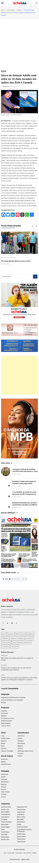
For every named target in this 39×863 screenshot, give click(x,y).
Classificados (23, 733)
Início (5, 853)
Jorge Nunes (20, 814)
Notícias (3, 702)
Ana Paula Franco (6, 807)
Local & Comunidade (9, 688)
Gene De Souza (5, 257)
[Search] (37, 3)
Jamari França (21, 809)
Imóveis (20, 738)
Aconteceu (4, 759)
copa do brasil (6, 642)
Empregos (21, 741)
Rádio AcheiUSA (5, 723)
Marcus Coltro (21, 817)
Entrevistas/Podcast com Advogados (12, 700)
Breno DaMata (5, 812)
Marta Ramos (21, 822)
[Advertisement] (19, 39)
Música (20, 10)
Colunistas (5, 804)
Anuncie (20, 756)
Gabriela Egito (5, 837)
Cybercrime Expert (6, 822)
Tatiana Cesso (21, 841)
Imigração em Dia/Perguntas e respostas (13, 697)
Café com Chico (5, 726)
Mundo (3, 743)
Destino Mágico (5, 827)
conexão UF (29, 638)
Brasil (2, 746)
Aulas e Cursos (5, 792)
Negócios (4, 665)
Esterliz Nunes (5, 832)
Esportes (3, 748)
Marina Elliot (20, 819)
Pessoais (20, 753)
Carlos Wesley (5, 817)
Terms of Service (27, 853)
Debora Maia (4, 824)
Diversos (3, 789)
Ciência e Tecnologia (7, 751)
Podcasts (5, 708)
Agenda (3, 761)
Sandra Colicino (21, 836)
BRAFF (18, 634)
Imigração (4, 655)
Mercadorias (21, 743)
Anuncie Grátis (11, 853)
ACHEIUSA (6, 86)
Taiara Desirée (21, 839)
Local (3, 675)
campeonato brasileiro (17, 638)
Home (3, 10)
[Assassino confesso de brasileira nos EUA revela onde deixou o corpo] (5, 471)
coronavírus (14, 646)
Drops (3, 829)
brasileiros (30, 634)
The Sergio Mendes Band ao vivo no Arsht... (16, 261)
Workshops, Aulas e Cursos (25, 751)
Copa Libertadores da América (22, 642)
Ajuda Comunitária (6, 721)
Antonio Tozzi (5, 809)
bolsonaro (11, 634)
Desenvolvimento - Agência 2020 (19, 859)
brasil (23, 634)
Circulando (4, 819)
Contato (34, 853)
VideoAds (5, 771)
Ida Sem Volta (5, 839)
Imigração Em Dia (22, 807)
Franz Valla (4, 834)
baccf (3, 634)
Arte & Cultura (11, 10)
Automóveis (21, 736)
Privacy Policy (18, 853)
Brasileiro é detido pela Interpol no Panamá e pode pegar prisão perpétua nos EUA (24, 483)
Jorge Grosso (21, 812)
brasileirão (5, 638)
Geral (3, 733)
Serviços (20, 748)
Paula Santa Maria (22, 827)
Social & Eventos (6, 764)
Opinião (19, 824)
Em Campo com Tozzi (7, 718)
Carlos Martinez (5, 814)
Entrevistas (4, 713)
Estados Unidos (5, 738)
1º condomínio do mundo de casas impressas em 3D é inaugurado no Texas (24, 494)
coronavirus (5, 646)
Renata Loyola (21, 834)
